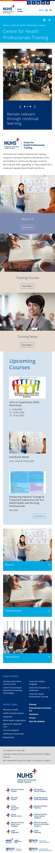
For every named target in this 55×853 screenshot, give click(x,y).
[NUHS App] (29, 3)
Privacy (32, 718)
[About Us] (27, 194)
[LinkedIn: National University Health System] (38, 3)
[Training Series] (27, 312)
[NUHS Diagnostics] (17, 832)
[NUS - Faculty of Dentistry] (17, 849)
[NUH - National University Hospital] (17, 791)
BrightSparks (8, 737)
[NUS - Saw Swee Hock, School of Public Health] (40, 849)
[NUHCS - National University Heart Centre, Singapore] (17, 824)
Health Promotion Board (13, 713)
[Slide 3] (30, 106)
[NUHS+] (48, 3)
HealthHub (7, 717)
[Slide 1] (24, 106)
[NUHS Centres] (14, 9)
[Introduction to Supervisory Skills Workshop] (27, 388)
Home (5, 25)
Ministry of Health (10, 709)
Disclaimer (33, 714)
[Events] (27, 253)
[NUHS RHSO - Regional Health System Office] (17, 841)
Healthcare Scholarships (13, 734)
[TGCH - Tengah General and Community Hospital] (40, 799)
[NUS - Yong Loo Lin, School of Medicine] (40, 841)
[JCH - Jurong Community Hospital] (17, 807)
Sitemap (32, 704)
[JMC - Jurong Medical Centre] (17, 816)
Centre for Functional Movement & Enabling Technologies (12, 690)
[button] (44, 19)
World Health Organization (14, 720)
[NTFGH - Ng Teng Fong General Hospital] (40, 791)
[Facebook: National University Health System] (34, 3)
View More (39, 516)
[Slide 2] (27, 106)
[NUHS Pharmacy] (40, 832)
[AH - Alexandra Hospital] (17, 799)
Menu (42, 10)
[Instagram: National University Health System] (43, 3)
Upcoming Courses (22, 364)
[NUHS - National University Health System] (27, 776)
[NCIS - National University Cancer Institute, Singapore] (40, 816)
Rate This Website (37, 721)
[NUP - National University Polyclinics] (40, 807)
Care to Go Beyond (11, 730)
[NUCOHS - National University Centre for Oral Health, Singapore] (40, 824)
